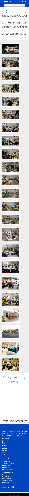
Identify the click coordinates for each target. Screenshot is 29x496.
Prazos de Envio (6, 461)
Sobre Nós (4, 448)
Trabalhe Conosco (6, 452)
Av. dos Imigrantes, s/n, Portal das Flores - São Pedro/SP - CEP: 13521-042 (13, 486)
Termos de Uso (6, 467)
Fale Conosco (5, 456)
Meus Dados (5, 474)
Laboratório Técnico (7, 480)
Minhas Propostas (6, 478)
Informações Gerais (7, 469)
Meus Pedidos (5, 476)
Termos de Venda (6, 465)
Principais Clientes (6, 454)
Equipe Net (4, 450)
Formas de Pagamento (8, 463)
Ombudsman (5, 482)
